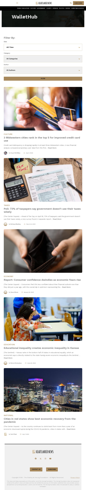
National (8, 415)
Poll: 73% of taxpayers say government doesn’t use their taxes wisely (42, 210)
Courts (48, 8)
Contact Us (36, 469)
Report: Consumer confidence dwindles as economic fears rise (42, 279)
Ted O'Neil (14, 434)
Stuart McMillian (15, 153)
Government (41, 8)
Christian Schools (77, 8)
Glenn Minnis (14, 292)
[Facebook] (35, 459)
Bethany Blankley (16, 224)
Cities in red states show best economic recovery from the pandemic (40, 420)
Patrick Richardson (16, 363)
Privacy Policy (75, 477)
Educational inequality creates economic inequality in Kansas (41, 348)
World (68, 8)
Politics (61, 8)
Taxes (7, 205)
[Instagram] (45, 459)
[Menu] (17, 3)
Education (9, 344)
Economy (8, 276)
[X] (40, 459)
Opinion (55, 8)
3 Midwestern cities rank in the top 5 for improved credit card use (42, 139)
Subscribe (78, 3)
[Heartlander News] (44, 3)
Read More (52, 148)
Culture (33, 8)
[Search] (71, 3)
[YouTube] (50, 459)
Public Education (23, 8)
